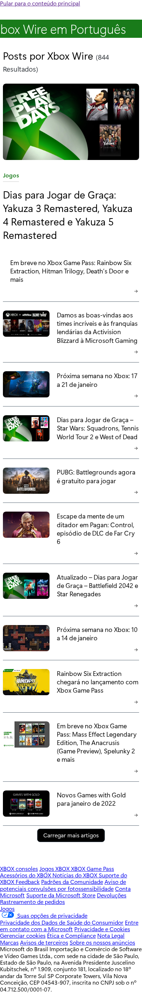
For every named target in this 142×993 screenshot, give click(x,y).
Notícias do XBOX (75, 875)
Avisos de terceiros (44, 942)
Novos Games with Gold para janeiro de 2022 (91, 798)
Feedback (28, 881)
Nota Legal (111, 935)
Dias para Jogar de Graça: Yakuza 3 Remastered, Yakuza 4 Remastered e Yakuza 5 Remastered (68, 214)
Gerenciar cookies (23, 935)
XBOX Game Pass (92, 868)
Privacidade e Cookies (102, 929)
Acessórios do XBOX (26, 875)
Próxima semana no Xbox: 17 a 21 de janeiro (97, 379)
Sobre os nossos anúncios (102, 942)
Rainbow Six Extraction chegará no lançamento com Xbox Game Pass (97, 681)
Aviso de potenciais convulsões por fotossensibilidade (63, 885)
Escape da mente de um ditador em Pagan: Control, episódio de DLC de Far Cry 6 (96, 528)
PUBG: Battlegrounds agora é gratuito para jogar (96, 476)
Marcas (9, 942)
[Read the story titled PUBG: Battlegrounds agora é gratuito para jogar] (26, 482)
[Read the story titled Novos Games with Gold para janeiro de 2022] (26, 805)
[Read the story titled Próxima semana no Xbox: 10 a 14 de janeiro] (26, 639)
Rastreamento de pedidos (32, 901)
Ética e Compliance (71, 935)
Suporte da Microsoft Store (60, 895)
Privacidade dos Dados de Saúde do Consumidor (61, 922)
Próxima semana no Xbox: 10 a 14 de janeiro (97, 633)
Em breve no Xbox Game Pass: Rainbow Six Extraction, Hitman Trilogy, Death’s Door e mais (70, 270)
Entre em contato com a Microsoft (69, 925)
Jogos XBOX (55, 868)
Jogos (11, 176)
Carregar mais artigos (71, 835)
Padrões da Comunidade (72, 881)
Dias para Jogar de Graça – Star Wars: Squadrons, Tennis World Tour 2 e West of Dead (98, 427)
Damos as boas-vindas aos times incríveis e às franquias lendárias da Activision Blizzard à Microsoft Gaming (97, 327)
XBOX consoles (19, 868)
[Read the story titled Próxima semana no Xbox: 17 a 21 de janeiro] (26, 385)
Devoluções (111, 895)
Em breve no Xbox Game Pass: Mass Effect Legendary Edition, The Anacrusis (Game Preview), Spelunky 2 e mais (97, 742)
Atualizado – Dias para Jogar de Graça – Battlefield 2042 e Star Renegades (97, 585)
